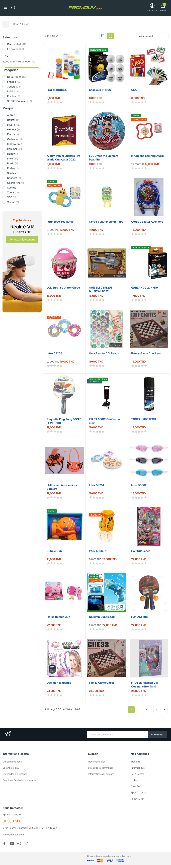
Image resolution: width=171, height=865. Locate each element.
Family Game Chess (102, 682)
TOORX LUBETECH (143, 419)
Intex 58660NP (98, 551)
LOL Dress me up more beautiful (103, 157)
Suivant (164, 709)
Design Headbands (59, 682)
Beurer (13, 119)
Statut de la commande (101, 767)
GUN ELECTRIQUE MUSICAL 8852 (101, 289)
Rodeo (13, 168)
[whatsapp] (19, 844)
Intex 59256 (54, 353)
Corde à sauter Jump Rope (106, 221)
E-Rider (13, 129)
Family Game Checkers (146, 353)
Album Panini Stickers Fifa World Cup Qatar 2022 (63, 157)
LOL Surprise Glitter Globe (63, 287)
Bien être (135, 761)
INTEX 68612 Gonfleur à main (104, 420)
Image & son (137, 798)
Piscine (14, 96)
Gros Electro (137, 786)
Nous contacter (96, 761)
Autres (12, 115)
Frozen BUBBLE (57, 90)
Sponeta (14, 178)
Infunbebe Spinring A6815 (147, 155)
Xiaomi (13, 202)
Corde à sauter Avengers (147, 221)
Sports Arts (15, 182)
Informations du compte (101, 773)
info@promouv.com (13, 834)
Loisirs (13, 91)
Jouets (14, 86)
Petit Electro (137, 773)
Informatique (138, 767)
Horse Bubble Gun (58, 617)
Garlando (15, 139)
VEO (11, 197)
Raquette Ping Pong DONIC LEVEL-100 (64, 420)
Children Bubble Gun (102, 617)
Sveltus (13, 187)
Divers (13, 124)
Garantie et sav (11, 767)
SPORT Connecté (19, 101)
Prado (12, 163)
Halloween (15, 144)
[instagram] (27, 844)
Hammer (14, 148)
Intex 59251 (96, 485)
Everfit (13, 134)
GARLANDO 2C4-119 (144, 287)
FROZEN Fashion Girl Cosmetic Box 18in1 (144, 684)
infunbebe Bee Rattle (60, 221)
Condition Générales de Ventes (19, 780)
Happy (13, 153)
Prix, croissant (145, 36)
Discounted (16, 44)
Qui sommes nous (12, 761)
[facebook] (5, 844)
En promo (15, 49)
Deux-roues (16, 76)
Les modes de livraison (15, 773)
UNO (134, 90)
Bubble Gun (54, 551)
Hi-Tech (135, 780)
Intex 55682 (139, 485)
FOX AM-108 (139, 617)
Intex (12, 158)
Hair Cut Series (140, 551)
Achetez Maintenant (22, 239)
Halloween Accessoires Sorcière (62, 486)
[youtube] (12, 844)
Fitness (14, 81)
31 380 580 (12, 821)
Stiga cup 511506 (100, 90)
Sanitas (13, 173)
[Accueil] (6, 24)
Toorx (13, 192)
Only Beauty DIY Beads (104, 353)
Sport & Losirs (138, 792)
